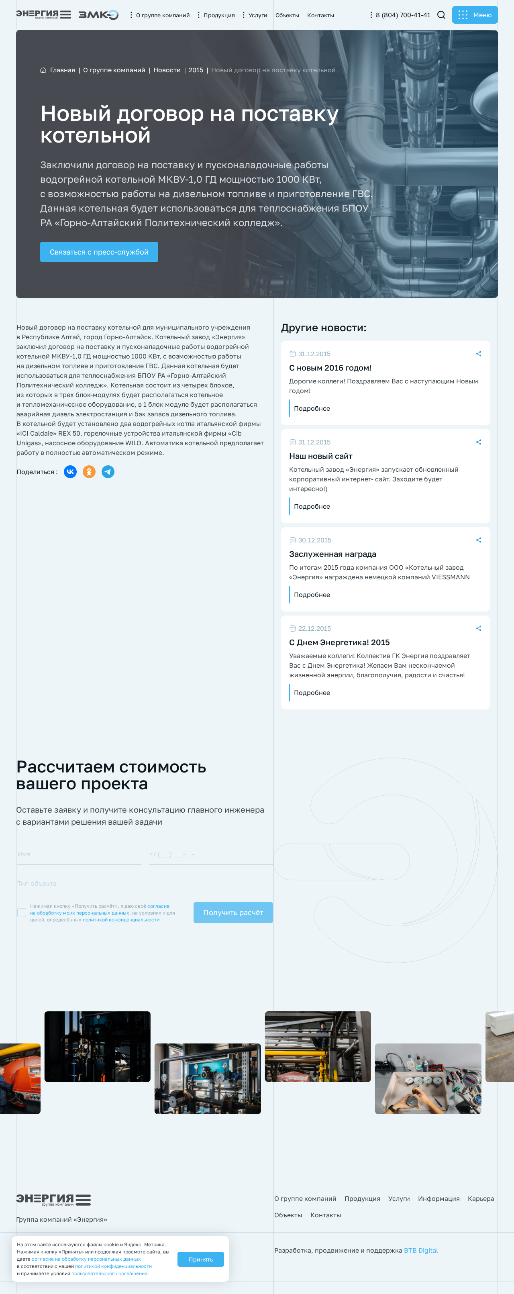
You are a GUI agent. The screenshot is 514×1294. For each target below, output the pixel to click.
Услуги (399, 1198)
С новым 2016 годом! (330, 367)
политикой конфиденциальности (121, 920)
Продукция (362, 1198)
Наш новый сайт (321, 456)
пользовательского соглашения (109, 1273)
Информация (439, 1198)
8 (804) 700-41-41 (403, 15)
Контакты (325, 1215)
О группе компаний (305, 1198)
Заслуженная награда (332, 553)
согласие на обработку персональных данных (86, 1259)
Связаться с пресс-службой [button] (99, 251)
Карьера (481, 1198)
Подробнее (312, 408)
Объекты (288, 1215)
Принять (201, 1259)
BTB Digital (421, 1250)
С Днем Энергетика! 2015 (339, 642)
